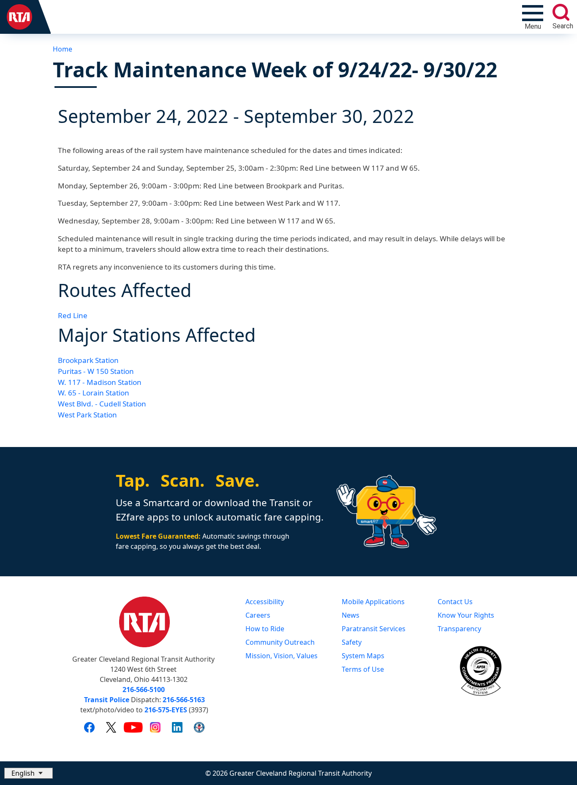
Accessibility (264, 601)
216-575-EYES (165, 709)
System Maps (363, 655)
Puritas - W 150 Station (96, 371)
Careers (257, 615)
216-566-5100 (143, 689)
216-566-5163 (184, 699)
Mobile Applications (373, 601)
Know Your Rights (466, 615)
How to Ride (264, 628)
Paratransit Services (374, 628)
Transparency (459, 628)
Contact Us (455, 601)
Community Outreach (280, 642)
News (350, 615)
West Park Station (87, 415)
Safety (352, 642)
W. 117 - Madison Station (100, 382)
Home (62, 49)
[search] (561, 12)
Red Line (72, 315)
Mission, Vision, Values (281, 655)
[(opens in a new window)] (89, 727)
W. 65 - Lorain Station (93, 393)
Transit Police (106, 699)
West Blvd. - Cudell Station (102, 404)
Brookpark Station (88, 360)
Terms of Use (363, 669)
